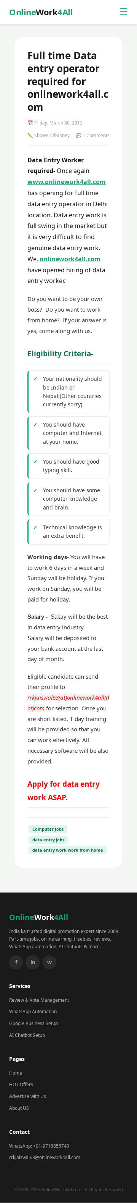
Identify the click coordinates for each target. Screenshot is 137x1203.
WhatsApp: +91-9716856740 (39, 1146)
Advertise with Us (27, 1096)
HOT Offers (21, 1084)
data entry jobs (48, 839)
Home (15, 1073)
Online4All (41, 12)
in (32, 962)
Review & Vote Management (39, 1000)
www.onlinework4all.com (66, 182)
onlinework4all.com (70, 259)
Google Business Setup (33, 1023)
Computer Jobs (48, 829)
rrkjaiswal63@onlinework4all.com (44, 1157)
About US (19, 1108)
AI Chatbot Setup (27, 1035)
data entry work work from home (67, 850)
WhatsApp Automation (33, 1011)
